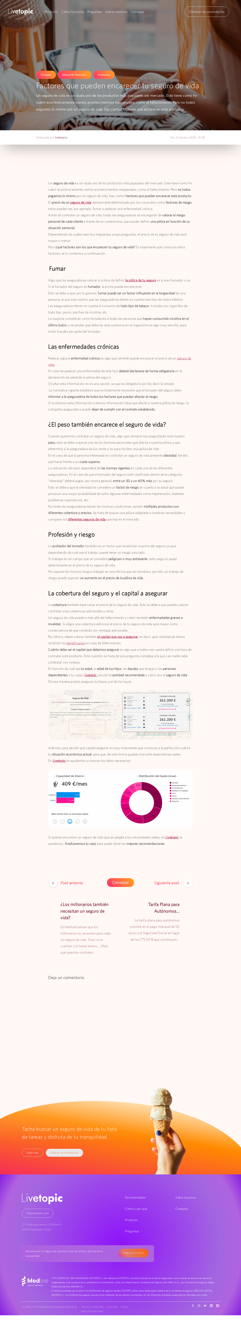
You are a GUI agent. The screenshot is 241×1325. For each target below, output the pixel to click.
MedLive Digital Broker (92, 1311)
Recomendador (135, 1197)
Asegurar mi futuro (133, 1252)
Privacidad (112, 1307)
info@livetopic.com (37, 1213)
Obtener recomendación (207, 12)
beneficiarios (76, 643)
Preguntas (94, 12)
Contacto (181, 1209)
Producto (51, 12)
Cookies (124, 1307)
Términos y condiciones (92, 1307)
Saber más (32, 1152)
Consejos (137, 12)
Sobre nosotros (116, 12)
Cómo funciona (72, 12)
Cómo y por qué (136, 1209)
